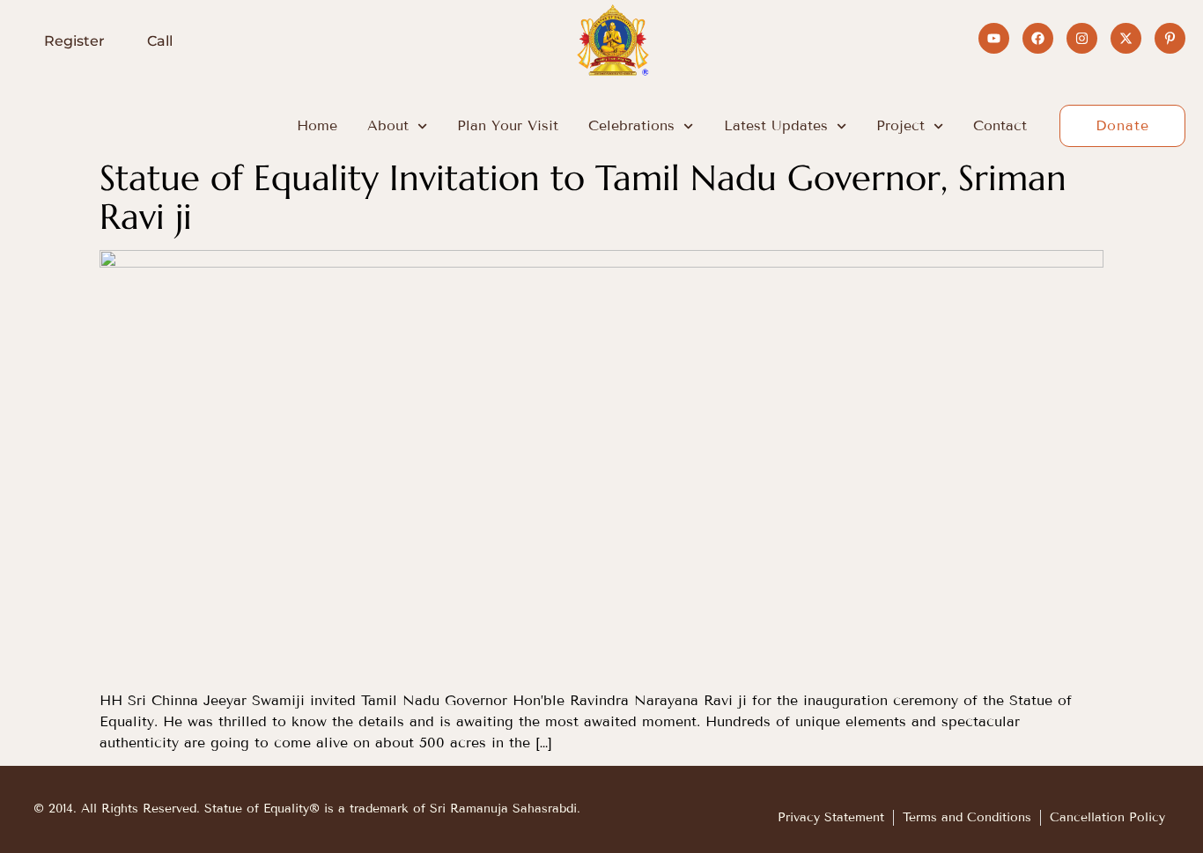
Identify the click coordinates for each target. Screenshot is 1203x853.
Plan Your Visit (507, 125)
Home (317, 125)
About (388, 125)
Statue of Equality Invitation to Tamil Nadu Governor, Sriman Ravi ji (583, 197)
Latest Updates (776, 125)
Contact (1000, 125)
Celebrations (631, 125)
